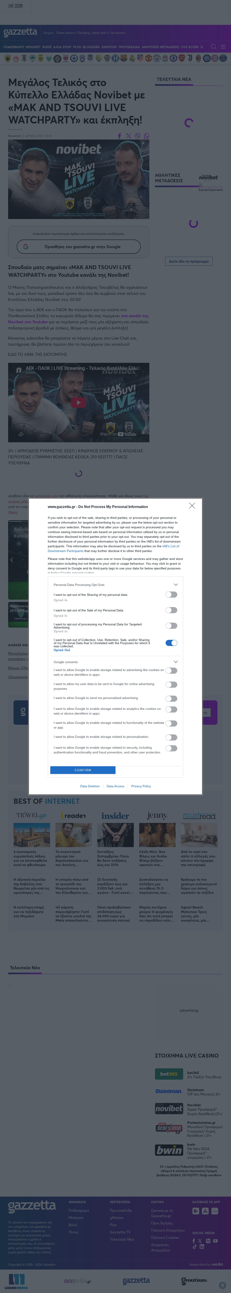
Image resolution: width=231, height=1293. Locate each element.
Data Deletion (90, 786)
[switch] (171, 595)
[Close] (193, 507)
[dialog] (115, 646)
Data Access (115, 786)
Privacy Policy (141, 786)
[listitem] (115, 584)
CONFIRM (83, 770)
